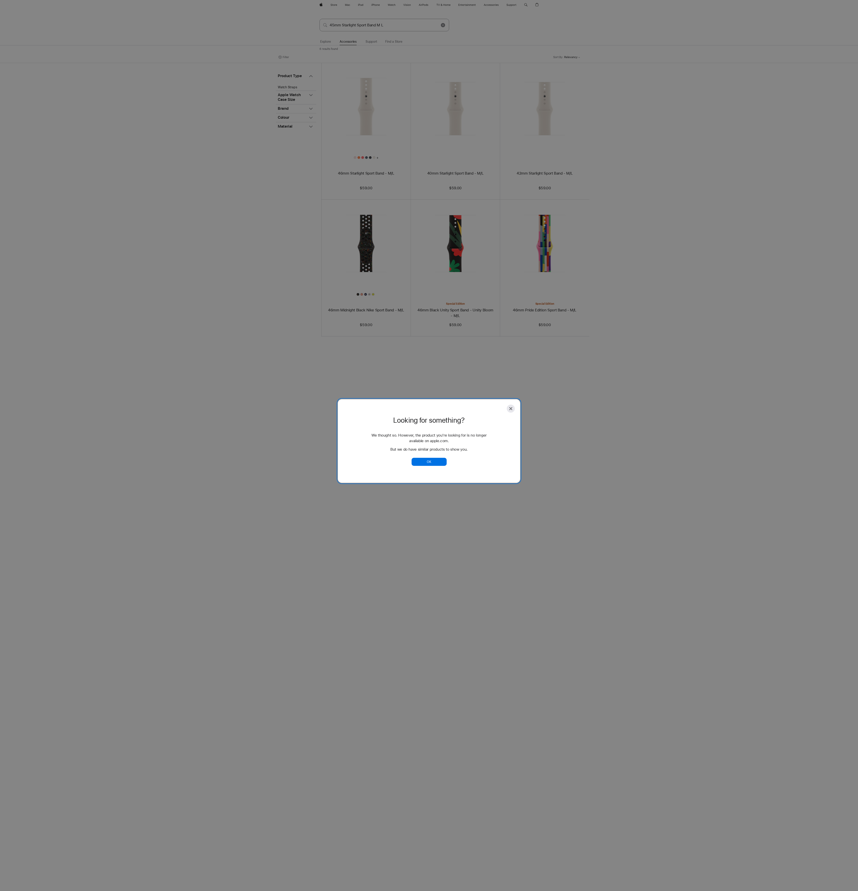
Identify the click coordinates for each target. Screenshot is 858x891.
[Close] (511, 409)
